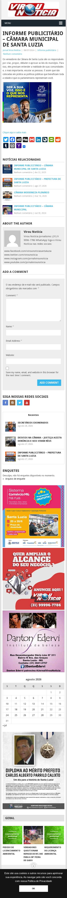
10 (7, 703)
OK (33, 888)
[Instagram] (12, 402)
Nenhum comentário (12, 54)
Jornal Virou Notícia (11, 50)
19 (24, 709)
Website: (10, 355)
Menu (8, 23)
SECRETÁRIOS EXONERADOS (33, 422)
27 (33, 715)
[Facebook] (5, 402)
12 (24, 703)
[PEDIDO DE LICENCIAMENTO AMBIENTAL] (12, 835)
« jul (5, 725)
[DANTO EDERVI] (33, 671)
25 (16, 715)
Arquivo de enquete (15, 478)
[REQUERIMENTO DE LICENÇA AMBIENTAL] (54, 835)
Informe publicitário (46, 50)
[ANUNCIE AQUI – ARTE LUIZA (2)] (33, 609)
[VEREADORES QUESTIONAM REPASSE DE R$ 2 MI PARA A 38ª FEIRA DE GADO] (33, 835)
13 (33, 703)
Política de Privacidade (40, 881)
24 (7, 715)
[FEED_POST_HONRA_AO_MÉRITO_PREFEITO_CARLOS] (33, 808)
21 (42, 709)
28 (42, 715)
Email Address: (14, 340)
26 (24, 715)
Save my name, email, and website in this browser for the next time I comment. (32, 374)
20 (33, 709)
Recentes (33, 415)
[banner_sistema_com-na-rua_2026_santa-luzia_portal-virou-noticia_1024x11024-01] (33, 546)
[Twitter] (19, 402)
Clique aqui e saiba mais (14, 132)
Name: (10, 326)
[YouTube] (27, 402)
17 (7, 709)
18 (16, 709)
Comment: (12, 295)
